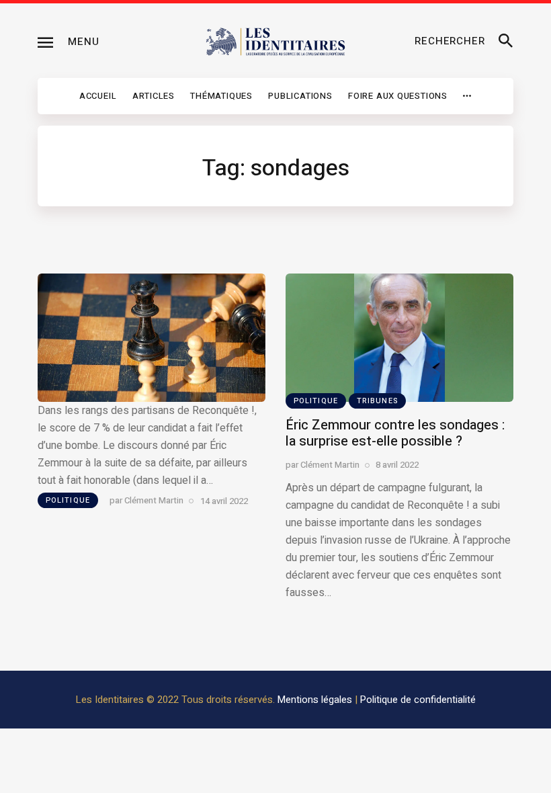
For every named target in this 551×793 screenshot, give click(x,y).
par (146, 500)
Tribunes (377, 401)
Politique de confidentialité (418, 699)
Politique (68, 500)
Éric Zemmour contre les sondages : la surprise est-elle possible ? (395, 433)
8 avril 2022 (397, 464)
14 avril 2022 (224, 500)
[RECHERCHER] (506, 41)
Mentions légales (315, 699)
